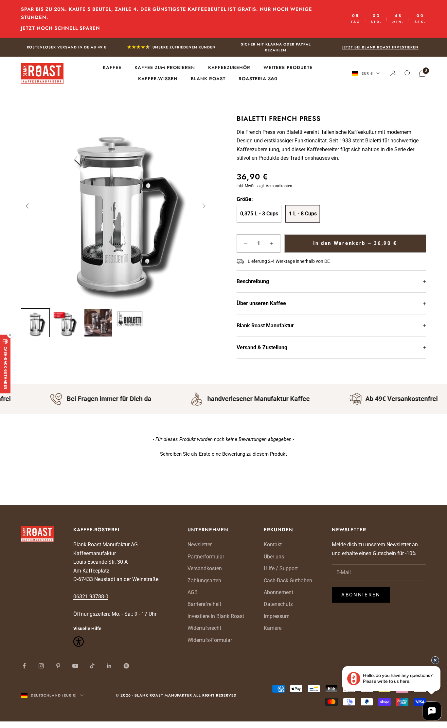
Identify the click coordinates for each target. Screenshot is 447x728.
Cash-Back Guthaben (288, 580)
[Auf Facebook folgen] (24, 666)
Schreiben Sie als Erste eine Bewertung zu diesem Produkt (223, 454)
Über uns (274, 557)
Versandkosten (279, 186)
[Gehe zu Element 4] (129, 318)
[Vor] (203, 205)
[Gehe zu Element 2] (66, 322)
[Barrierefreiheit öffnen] (120, 641)
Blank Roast (208, 78)
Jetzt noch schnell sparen (60, 28)
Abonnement (278, 592)
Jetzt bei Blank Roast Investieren (380, 47)
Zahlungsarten (204, 580)
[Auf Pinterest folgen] (58, 666)
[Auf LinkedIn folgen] (109, 666)
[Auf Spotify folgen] (126, 666)
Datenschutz (278, 604)
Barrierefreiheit (204, 604)
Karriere (272, 628)
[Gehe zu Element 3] (98, 322)
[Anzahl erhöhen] (271, 243)
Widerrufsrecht (204, 628)
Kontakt (273, 544)
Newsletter (200, 544)
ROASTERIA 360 (258, 78)
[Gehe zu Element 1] (35, 322)
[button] (223, 453)
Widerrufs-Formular (210, 640)
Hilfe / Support (281, 568)
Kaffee (112, 67)
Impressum (277, 616)
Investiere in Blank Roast (216, 616)
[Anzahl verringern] (246, 243)
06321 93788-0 (90, 596)
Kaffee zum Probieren (164, 67)
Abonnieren (361, 595)
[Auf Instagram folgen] (41, 666)
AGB (193, 592)
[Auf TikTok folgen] (92, 666)
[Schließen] (10, 335)
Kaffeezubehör (229, 67)
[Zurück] (27, 205)
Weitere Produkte (288, 67)
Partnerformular (206, 557)
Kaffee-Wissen (158, 78)
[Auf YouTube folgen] (75, 666)
